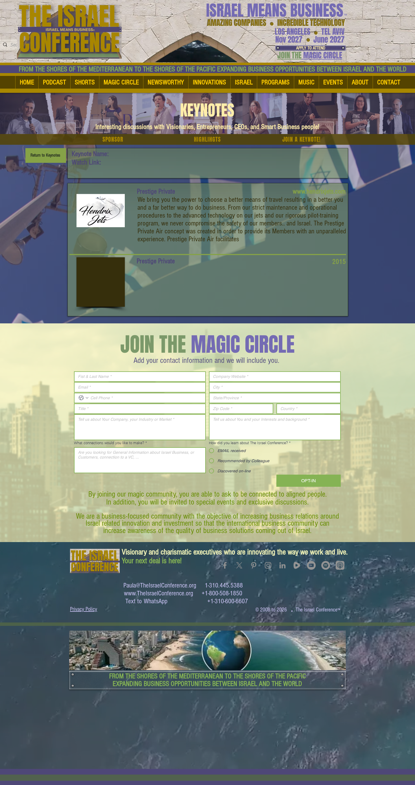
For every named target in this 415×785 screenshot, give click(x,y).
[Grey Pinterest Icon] (253, 565)
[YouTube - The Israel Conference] (311, 565)
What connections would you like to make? (110, 442)
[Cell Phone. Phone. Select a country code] (83, 397)
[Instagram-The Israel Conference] (268, 565)
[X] (239, 565)
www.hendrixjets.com (319, 191)
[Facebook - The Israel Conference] (224, 565)
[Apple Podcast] (340, 565)
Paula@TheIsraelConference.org (159, 585)
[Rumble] (296, 565)
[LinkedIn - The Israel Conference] (282, 565)
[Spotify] (325, 565)
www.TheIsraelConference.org (158, 593)
